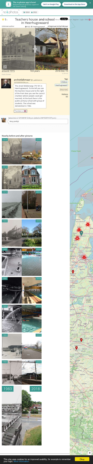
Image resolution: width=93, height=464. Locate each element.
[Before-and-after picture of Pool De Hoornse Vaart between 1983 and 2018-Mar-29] (35, 346)
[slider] (34, 49)
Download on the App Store (74, 4)
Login (82, 19)
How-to (63, 19)
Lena (10, 118)
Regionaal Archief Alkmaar (58, 26)
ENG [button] (86, 19)
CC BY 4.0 (65, 73)
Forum (69, 19)
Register (76, 19)
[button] (88, 224)
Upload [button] (50, 19)
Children (64, 82)
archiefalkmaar (22, 79)
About (57, 19)
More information (21, 461)
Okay (82, 459)
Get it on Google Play (51, 4)
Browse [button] (42, 19)
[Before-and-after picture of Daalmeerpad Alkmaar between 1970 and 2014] (35, 204)
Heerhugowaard (61, 85)
